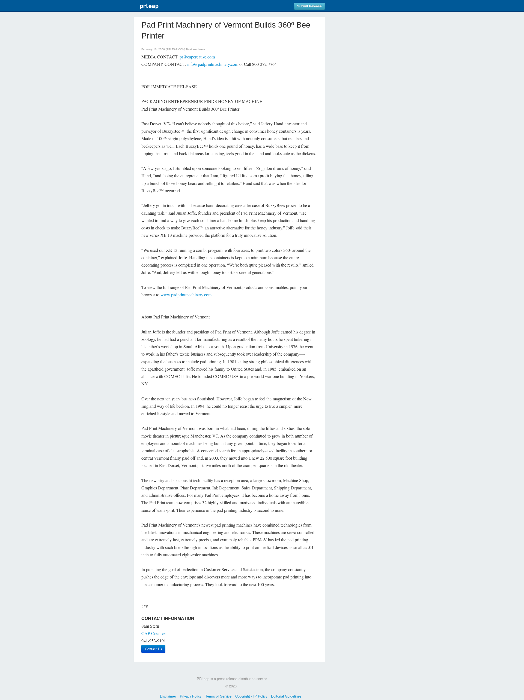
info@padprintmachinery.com (212, 64)
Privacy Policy (190, 696)
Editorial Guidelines (286, 696)
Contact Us (153, 648)
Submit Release (309, 6)
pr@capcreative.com (197, 57)
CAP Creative (153, 633)
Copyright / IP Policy (251, 696)
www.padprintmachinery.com (186, 294)
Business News (195, 49)
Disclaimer (168, 696)
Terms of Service (218, 696)
